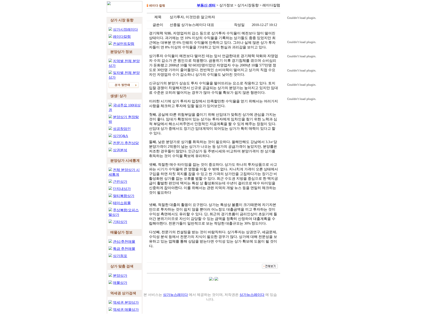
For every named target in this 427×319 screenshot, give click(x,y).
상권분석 (120, 150)
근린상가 (120, 181)
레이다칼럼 (122, 36)
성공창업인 (122, 129)
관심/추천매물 (124, 241)
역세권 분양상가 (126, 302)
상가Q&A (120, 136)
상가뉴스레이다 (175, 295)
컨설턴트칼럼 (123, 44)
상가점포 (120, 256)
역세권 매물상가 (126, 309)
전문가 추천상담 (126, 143)
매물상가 (120, 283)
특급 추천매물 (124, 249)
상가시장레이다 (125, 29)
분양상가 (120, 275)
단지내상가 (122, 189)
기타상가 (120, 222)
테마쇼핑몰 (122, 203)
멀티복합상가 (123, 196)
